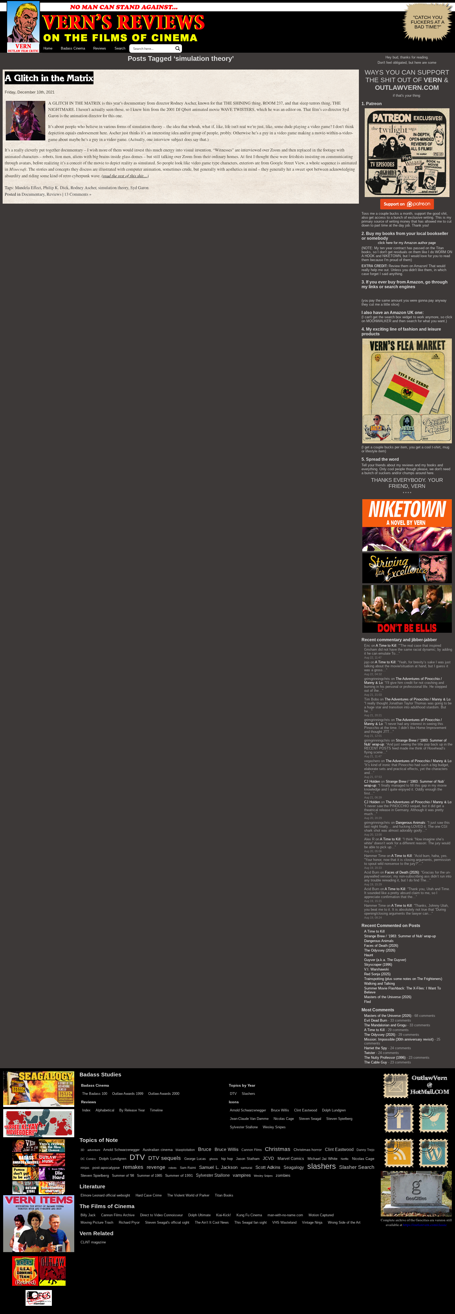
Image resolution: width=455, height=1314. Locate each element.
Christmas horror (308, 1150)
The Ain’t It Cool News (212, 1222)
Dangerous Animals (410, 823)
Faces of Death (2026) (402, 872)
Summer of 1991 (179, 1175)
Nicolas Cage (284, 1119)
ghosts (213, 1158)
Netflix (345, 1158)
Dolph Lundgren (334, 1110)
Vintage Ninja (312, 1222)
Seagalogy (294, 1167)
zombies (283, 1175)
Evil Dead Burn (375, 1020)
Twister (369, 1053)
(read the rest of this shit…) (125, 175)
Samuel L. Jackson (218, 1167)
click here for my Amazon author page (407, 243)
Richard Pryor (129, 1222)
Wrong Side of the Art (344, 1222)
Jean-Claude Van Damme (249, 1119)
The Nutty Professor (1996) (384, 1058)
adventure (93, 1149)
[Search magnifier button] (178, 48)
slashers (321, 1166)
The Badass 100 (94, 1094)
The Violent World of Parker (188, 1195)
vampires (242, 1175)
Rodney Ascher (83, 187)
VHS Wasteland (284, 1222)
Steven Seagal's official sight (167, 1222)
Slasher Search (356, 1167)
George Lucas (195, 1159)
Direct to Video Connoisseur (161, 1215)
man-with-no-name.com (285, 1215)
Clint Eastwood (305, 1110)
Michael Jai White (323, 1158)
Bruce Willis (280, 1110)
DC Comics (88, 1158)
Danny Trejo (365, 1150)
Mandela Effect (28, 187)
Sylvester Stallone (244, 1127)
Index (86, 1110)
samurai (246, 1168)
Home (47, 48)
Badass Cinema (73, 48)
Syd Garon (139, 187)
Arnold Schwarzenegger (248, 1110)
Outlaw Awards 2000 (163, 1094)
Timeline (156, 1110)
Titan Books (224, 1195)
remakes (133, 1167)
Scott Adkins (267, 1167)
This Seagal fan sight (250, 1222)
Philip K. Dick (55, 187)
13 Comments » (77, 194)
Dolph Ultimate (199, 1215)
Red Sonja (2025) (377, 974)
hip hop (227, 1159)
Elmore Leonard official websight (105, 1195)
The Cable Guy (375, 1062)
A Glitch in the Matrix (49, 77)
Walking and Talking (379, 984)
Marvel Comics (291, 1158)
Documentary (33, 194)
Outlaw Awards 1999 (127, 1094)
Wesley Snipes (274, 1127)
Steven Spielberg (339, 1119)
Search (120, 48)
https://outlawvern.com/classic (425, 1224)
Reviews (99, 48)
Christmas (277, 1149)
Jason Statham (248, 1159)
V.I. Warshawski (376, 969)
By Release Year (132, 1110)
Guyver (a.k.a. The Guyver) (385, 960)
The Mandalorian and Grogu (385, 1025)
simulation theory (113, 187)
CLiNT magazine (93, 1242)
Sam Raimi (188, 1168)
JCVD (268, 1158)
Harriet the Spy (375, 1048)
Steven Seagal (310, 1119)
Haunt (368, 955)
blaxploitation (185, 1150)
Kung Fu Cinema (249, 1215)
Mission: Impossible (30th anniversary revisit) (398, 1039)
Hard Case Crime (149, 1195)
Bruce (204, 1149)
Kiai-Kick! (223, 1215)
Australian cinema (158, 1150)
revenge (156, 1167)
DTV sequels (164, 1158)
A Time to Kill (386, 646)
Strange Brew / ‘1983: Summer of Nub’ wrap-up (400, 936)
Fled (367, 1002)
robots (173, 1167)
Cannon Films (251, 1150)
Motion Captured (321, 1215)
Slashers (248, 1094)
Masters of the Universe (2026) (387, 997)
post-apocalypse (106, 1168)
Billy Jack (88, 1215)
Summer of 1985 (149, 1176)
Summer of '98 (123, 1176)
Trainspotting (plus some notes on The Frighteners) (403, 979)
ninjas (85, 1168)
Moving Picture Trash (97, 1222)
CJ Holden (372, 781)
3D (82, 1149)
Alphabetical (105, 1110)
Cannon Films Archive (118, 1215)
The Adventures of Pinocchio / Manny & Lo (417, 699)
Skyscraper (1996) (378, 965)
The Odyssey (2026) (379, 950)
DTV (233, 1094)
